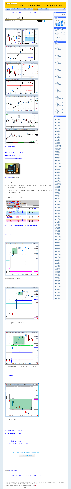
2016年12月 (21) (58, 127)
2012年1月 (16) (57, 216)
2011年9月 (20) (57, 222)
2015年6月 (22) (57, 154)
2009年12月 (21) (58, 254)
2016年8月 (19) (57, 133)
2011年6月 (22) (57, 227)
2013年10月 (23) (58, 184)
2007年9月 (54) (57, 289)
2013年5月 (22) (57, 192)
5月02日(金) (57, 108)
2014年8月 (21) (57, 169)
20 (58, 24)
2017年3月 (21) (57, 122)
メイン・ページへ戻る (28, 12)
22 (61, 24)
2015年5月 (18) (57, 155)
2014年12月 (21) (58, 163)
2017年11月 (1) (57, 117)
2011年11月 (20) (58, 219)
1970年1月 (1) (57, 298)
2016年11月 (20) (58, 128)
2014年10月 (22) (58, 166)
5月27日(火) (57, 55)
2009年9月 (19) (57, 259)
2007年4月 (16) (57, 297)
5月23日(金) (57, 62)
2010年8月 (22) (57, 242)
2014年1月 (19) (57, 180)
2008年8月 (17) (57, 272)
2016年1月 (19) (57, 143)
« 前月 (56, 18)
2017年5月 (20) (57, 119)
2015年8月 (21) (57, 151)
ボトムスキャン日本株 (13, 470)
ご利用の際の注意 (64, 9)
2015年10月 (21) (58, 148)
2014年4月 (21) (57, 175)
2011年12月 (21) (58, 218)
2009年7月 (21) (57, 262)
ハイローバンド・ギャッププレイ (40, 5)
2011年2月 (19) (57, 233)
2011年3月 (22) (57, 231)
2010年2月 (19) (57, 251)
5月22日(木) (57, 65)
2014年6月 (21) (57, 172)
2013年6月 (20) (57, 190)
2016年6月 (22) (57, 136)
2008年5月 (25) (57, 277)
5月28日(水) (57, 51)
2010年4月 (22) (57, 248)
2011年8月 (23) (57, 224)
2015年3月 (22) (57, 158)
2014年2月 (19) (57, 178)
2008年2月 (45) (57, 281)
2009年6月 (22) (57, 263)
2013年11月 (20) (58, 183)
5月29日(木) (57, 48)
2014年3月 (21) (57, 177)
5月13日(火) (57, 90)
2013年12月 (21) (58, 181)
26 (56, 25)
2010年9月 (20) (57, 240)
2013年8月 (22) (57, 187)
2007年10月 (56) (58, 287)
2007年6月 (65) (57, 294)
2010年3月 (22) (57, 250)
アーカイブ (58, 116)
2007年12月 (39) (58, 284)
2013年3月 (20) (57, 195)
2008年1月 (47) (57, 283)
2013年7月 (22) (57, 189)
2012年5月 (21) (57, 210)
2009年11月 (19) (58, 256)
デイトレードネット (8, 9)
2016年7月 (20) (57, 134)
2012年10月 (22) (58, 202)
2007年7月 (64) (57, 292)
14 (59, 23)
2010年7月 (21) (57, 243)
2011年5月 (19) (57, 228)
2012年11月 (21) (58, 201)
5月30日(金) (57, 44)
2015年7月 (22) (57, 152)
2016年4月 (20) (57, 139)
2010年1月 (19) (57, 253)
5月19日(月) (57, 76)
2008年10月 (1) (57, 269)
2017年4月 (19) (57, 120)
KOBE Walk (46, 9)
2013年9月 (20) (57, 186)
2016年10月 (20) (58, 130)
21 (59, 24)
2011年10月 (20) (58, 221)
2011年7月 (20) (57, 225)
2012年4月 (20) (57, 212)
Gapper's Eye (30, 9)
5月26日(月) (57, 58)
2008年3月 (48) (57, 280)
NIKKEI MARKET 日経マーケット (13, 158)
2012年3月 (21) (57, 213)
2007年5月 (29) (57, 295)
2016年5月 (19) (57, 137)
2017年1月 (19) (57, 125)
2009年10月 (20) (58, 257)
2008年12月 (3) (57, 268)
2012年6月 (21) (57, 209)
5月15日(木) (57, 83)
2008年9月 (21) (57, 271)
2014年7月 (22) (57, 171)
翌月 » (64, 18)
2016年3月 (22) (57, 140)
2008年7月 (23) (57, 274)
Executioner (41, 9)
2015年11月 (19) (58, 146)
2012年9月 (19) (57, 204)
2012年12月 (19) (58, 199)
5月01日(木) (57, 111)
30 (62, 25)
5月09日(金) (57, 97)
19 (56, 24)
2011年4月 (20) (57, 230)
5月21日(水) (57, 69)
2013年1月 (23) (57, 198)
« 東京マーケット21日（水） (17, 12)
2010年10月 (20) (58, 239)
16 (62, 23)
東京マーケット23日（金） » (40, 12)
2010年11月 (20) (58, 237)
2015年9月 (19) (57, 149)
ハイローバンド (35, 9)
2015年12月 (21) (58, 145)
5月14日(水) (57, 87)
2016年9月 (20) (57, 131)
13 (58, 23)
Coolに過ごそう (13, 9)
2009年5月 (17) (57, 265)
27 (58, 25)
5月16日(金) (57, 79)
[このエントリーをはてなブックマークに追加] (44, 21)
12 (56, 23)
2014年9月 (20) (57, 168)
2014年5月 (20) (57, 174)
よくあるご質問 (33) (58, 37)
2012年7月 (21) (57, 207)
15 (61, 23)
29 (61, 25)
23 (62, 24)
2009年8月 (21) (57, 260)
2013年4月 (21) (57, 193)
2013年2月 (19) (57, 196)
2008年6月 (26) (57, 275)
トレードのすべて (19, 9)
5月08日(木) (57, 101)
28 (59, 25)
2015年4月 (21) (57, 157)
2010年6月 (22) (57, 245)
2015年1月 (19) (57, 161)
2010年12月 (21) (58, 236)
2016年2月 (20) (57, 142)
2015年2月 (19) (57, 160)
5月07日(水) (57, 104)
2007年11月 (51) (58, 286)
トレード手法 (24, 9)
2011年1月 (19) (57, 234)
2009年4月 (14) (57, 266)
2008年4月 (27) (57, 278)
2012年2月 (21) (57, 215)
